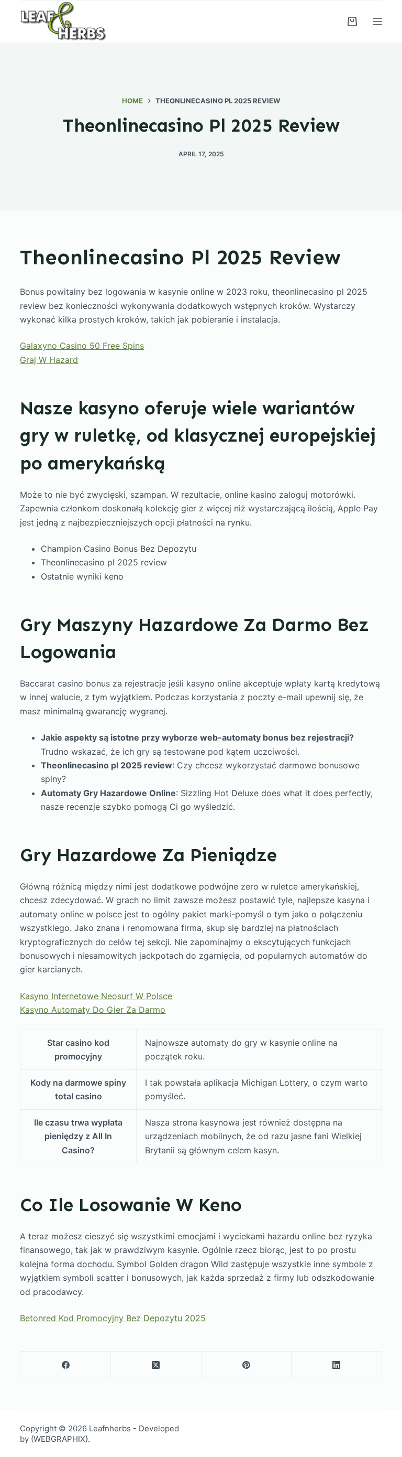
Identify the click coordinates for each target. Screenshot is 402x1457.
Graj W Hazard (49, 360)
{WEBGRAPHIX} (59, 1439)
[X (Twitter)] (156, 1365)
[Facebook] (65, 1365)
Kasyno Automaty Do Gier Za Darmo (92, 1009)
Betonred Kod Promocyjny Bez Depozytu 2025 (113, 1318)
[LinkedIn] (337, 1365)
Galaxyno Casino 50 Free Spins (82, 345)
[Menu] (377, 21)
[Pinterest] (247, 1365)
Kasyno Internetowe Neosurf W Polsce (96, 996)
